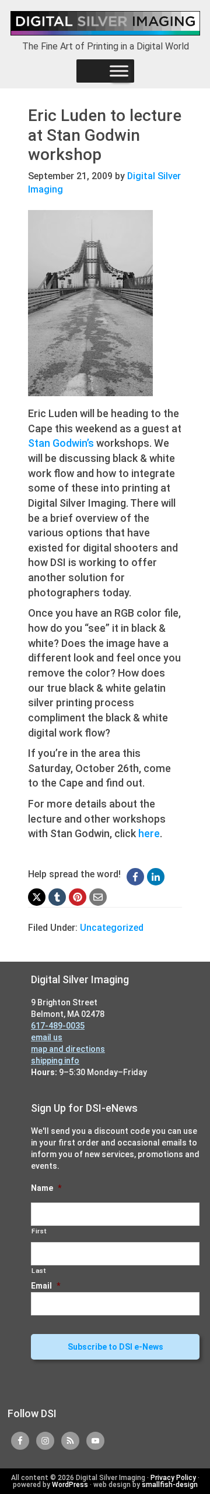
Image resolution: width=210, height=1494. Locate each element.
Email (45, 1285)
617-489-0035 (58, 1025)
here (149, 833)
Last (39, 1271)
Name (46, 1188)
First (39, 1231)
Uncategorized (112, 927)
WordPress (70, 1485)
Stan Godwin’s (61, 443)
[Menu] (119, 71)
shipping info (55, 1060)
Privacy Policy (173, 1478)
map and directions (68, 1049)
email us (46, 1037)
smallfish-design (170, 1485)
